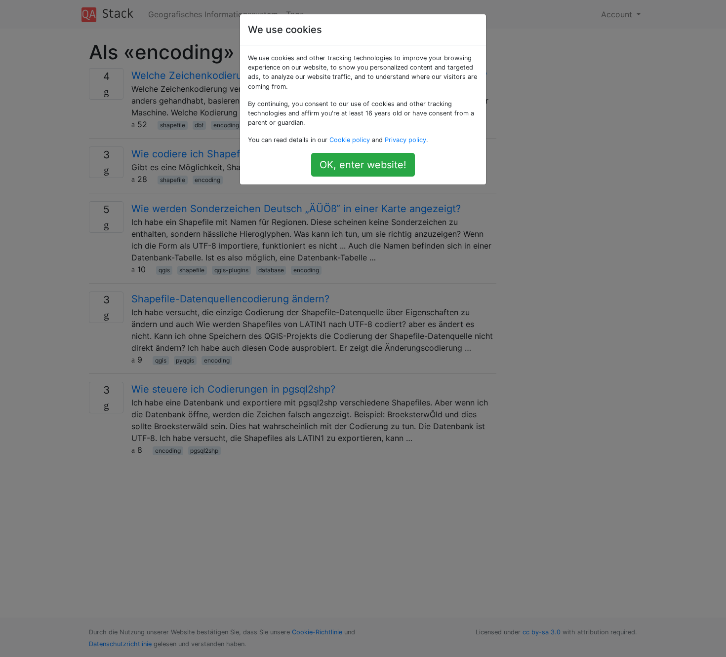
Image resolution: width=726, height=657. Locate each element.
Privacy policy (405, 140)
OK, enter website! (363, 165)
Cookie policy (349, 140)
